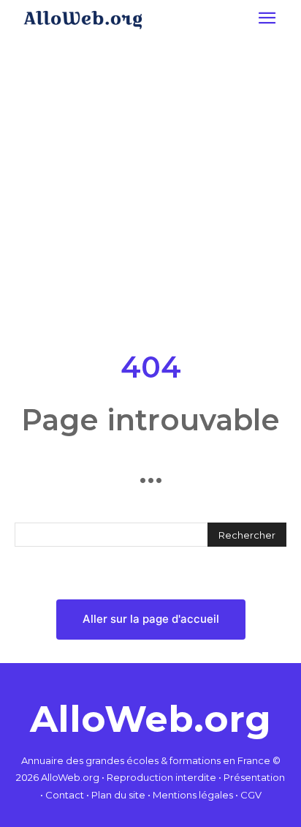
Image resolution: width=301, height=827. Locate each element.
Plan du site (118, 795)
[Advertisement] (150, 190)
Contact (64, 795)
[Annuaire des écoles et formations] (82, 20)
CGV (251, 795)
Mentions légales (193, 795)
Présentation (254, 777)
